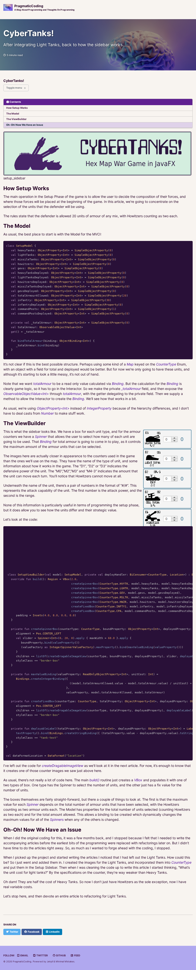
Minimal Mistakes (65, 961)
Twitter (42, 955)
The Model (12, 113)
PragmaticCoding (44, 7)
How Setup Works (17, 107)
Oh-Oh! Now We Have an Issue (24, 124)
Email (24, 955)
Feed (77, 955)
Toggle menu (14, 87)
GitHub (60, 955)
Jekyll (50, 961)
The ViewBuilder (16, 119)
